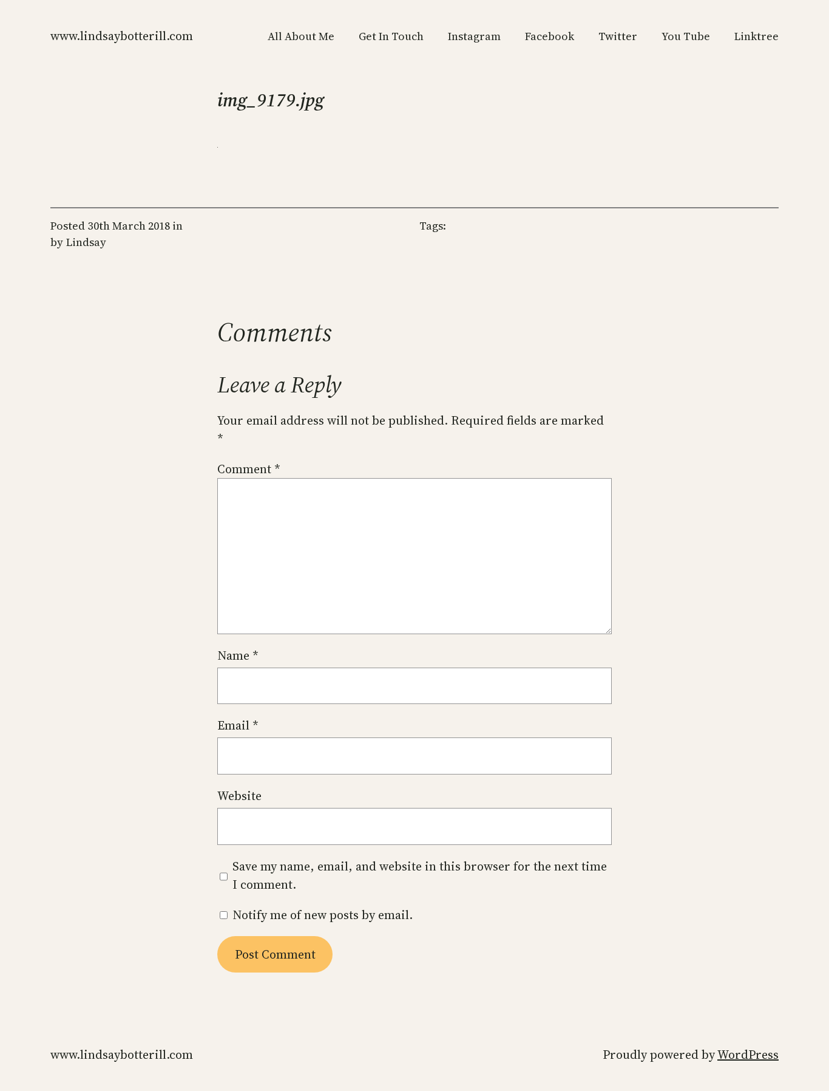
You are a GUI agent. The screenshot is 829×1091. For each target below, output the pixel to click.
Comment (248, 468)
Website (239, 795)
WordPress (748, 1054)
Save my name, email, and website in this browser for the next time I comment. (419, 875)
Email (238, 725)
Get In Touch (391, 36)
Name (238, 655)
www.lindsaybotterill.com (121, 35)
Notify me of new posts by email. (322, 914)
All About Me (301, 36)
